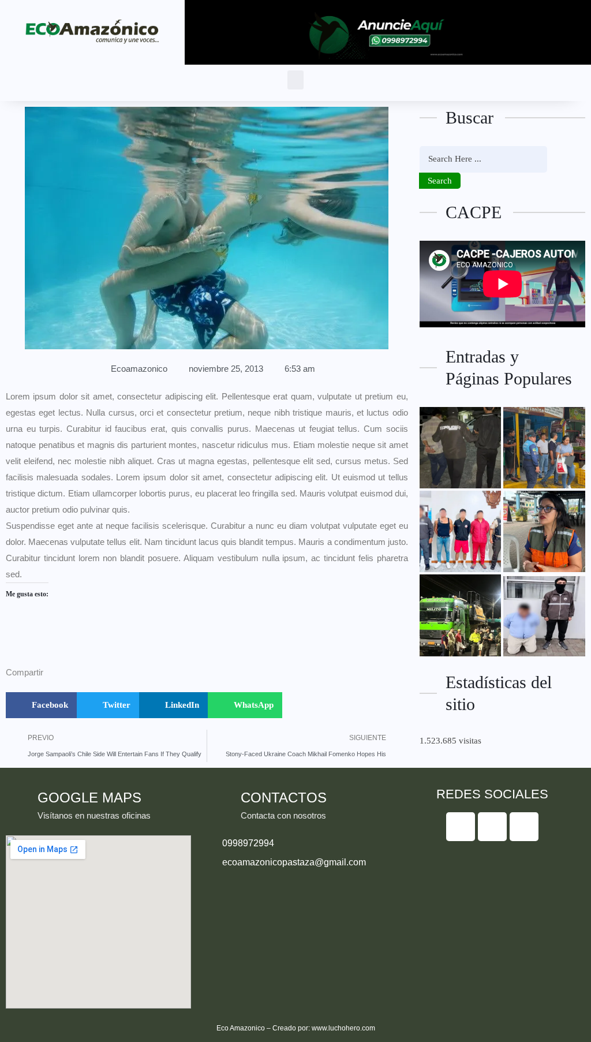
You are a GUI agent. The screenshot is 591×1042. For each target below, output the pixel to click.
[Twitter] (492, 826)
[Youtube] (524, 826)
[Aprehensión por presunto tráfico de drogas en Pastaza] (544, 615)
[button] (295, 79)
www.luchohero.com (343, 1028)
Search (440, 180)
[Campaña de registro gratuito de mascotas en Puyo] (544, 531)
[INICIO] (460, 615)
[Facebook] (460, 826)
